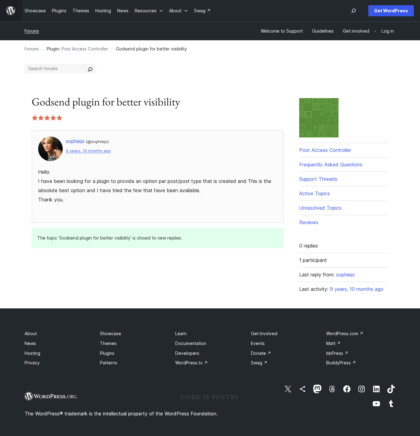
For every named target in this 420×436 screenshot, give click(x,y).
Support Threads (318, 179)
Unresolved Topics (320, 208)
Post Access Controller (84, 48)
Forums (32, 31)
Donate (261, 353)
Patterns (108, 362)
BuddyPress (341, 362)
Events (258, 343)
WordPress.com (344, 333)
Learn (181, 333)
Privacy (32, 362)
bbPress (337, 353)
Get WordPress (391, 10)
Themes (108, 343)
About (31, 333)
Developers (187, 353)
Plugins (107, 353)
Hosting (32, 353)
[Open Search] (353, 11)
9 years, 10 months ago (88, 151)
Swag (259, 362)
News (30, 343)
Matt (333, 343)
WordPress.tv (191, 362)
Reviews (308, 222)
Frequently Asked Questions (331, 164)
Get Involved (264, 333)
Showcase (110, 333)
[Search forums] (90, 68)
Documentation (190, 343)
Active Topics (314, 193)
